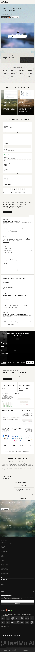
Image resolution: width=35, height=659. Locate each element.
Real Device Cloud (4, 551)
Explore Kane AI (5, 112)
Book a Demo (29, 362)
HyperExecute (3, 556)
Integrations (3, 570)
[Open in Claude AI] (6, 610)
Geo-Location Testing (4, 564)
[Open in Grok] (9, 610)
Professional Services (4, 573)
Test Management (4, 552)
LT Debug (2, 560)
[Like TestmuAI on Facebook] (24, 650)
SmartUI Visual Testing (4, 569)
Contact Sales (4, 509)
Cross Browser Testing (4, 550)
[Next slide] (3, 359)
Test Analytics (3, 572)
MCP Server (3, 548)
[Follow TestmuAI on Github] (31, 650)
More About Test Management (7, 225)
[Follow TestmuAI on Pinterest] (33, 650)
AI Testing (2, 555)
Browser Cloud (3, 559)
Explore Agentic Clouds (22, 111)
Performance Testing (4, 557)
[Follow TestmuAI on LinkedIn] (27, 650)
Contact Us (17, 635)
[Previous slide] (1, 359)
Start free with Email (15, 17)
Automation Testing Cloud (5, 542)
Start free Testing (17, 600)
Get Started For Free (6, 263)
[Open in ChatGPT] (2, 610)
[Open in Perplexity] (4, 610)
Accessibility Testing (4, 565)
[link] (4, 2)
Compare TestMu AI (4, 574)
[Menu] (33, 1)
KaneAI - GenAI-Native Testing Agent (6, 543)
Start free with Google (5, 17)
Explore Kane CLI (5, 60)
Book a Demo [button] (17, 603)
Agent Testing (3, 546)
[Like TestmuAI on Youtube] (29, 650)
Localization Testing (4, 568)
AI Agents (2, 547)
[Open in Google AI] (12, 610)
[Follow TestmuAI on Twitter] (26, 650)
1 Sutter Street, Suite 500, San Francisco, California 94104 (5, 630)
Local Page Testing (4, 561)
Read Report (4, 388)
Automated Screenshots (5, 563)
